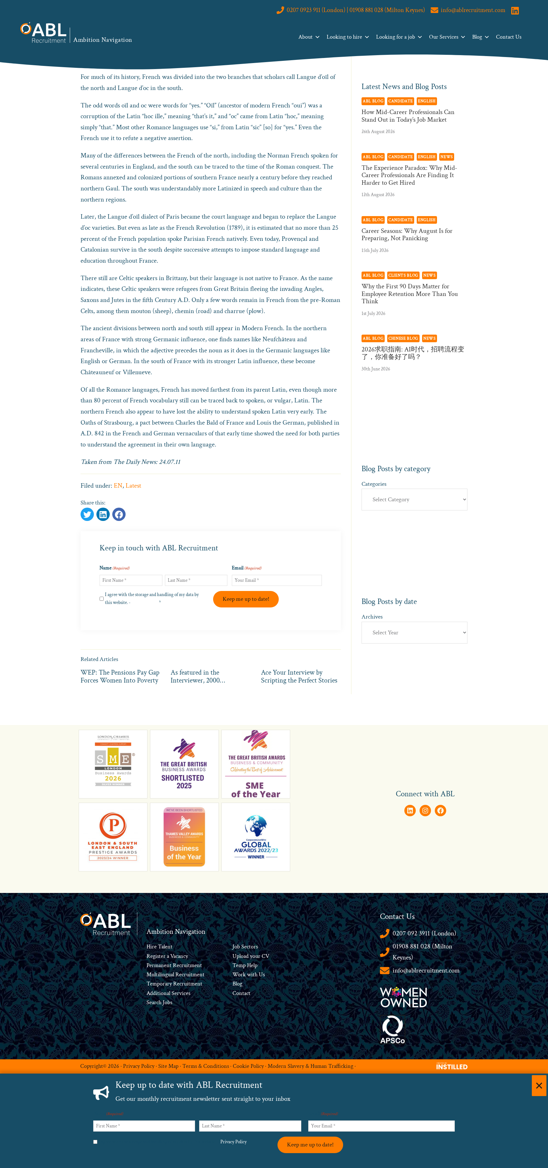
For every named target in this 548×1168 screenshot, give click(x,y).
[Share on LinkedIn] (119, 514)
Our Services (443, 37)
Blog (477, 37)
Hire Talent (160, 946)
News (446, 157)
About (305, 37)
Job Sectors (245, 946)
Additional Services (168, 993)
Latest (133, 485)
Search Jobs (159, 1002)
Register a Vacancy (167, 956)
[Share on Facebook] (103, 514)
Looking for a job (395, 37)
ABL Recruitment (43, 32)
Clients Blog (403, 275)
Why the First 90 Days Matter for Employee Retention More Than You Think (410, 293)
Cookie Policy (248, 1066)
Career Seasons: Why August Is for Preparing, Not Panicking (407, 234)
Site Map (168, 1066)
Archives (372, 617)
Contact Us (508, 37)
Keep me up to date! (246, 599)
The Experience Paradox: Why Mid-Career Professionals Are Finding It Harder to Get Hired (409, 175)
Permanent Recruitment (174, 965)
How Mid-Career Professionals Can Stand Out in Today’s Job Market (408, 116)
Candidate (400, 101)
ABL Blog (373, 101)
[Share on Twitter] (87, 514)
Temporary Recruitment (174, 983)
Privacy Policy (145, 603)
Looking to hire (344, 37)
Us (261, 974)
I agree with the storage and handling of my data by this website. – (174, 1142)
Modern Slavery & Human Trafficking (310, 1066)
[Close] (539, 1085)
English (427, 101)
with (252, 974)
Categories (374, 484)
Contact (241, 993)
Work (239, 974)
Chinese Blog (403, 338)
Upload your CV (250, 956)
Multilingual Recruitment (176, 974)
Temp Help (245, 965)
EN (118, 485)
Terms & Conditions (205, 1066)
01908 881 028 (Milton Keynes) (422, 952)
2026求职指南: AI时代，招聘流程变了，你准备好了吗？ (413, 353)
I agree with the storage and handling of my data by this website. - (152, 598)
